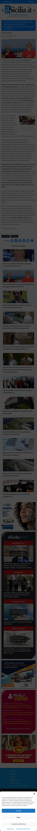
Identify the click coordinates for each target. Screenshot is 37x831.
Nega (18, 817)
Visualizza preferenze (18, 824)
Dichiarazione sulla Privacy (23, 828)
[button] (34, 794)
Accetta (18, 810)
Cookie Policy (10, 828)
